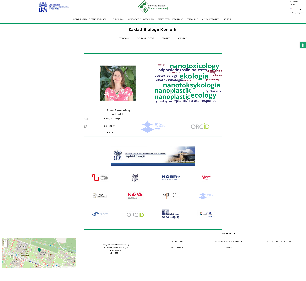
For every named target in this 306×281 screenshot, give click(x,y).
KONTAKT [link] (228, 247)
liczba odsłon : (294, 1)
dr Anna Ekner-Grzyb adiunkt (117, 112)
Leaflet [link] (55, 267)
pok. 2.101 (109, 132)
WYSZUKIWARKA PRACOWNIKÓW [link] (228, 242)
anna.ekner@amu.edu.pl (109, 119)
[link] (303, 45)
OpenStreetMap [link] (63, 267)
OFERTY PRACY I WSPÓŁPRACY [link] (279, 242)
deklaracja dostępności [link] (297, 13)
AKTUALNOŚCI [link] (177, 242)
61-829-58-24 (109, 126)
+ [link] (5, 241)
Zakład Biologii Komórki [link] (153, 29)
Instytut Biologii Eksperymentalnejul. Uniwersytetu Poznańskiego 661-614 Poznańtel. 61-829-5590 (116, 249)
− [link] (5, 244)
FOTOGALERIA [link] (177, 247)
